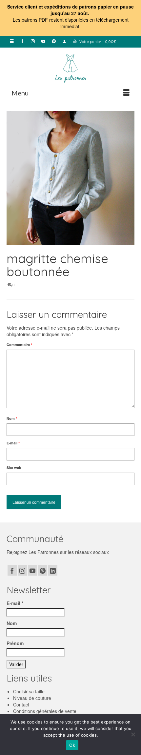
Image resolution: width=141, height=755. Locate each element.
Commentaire (19, 344)
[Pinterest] (42, 570)
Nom (12, 418)
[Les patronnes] (70, 67)
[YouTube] (32, 570)
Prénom (15, 643)
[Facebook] (12, 570)
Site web (14, 467)
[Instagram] (22, 570)
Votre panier (97, 41)
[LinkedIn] (52, 570)
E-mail (13, 442)
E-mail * (15, 603)
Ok (72, 745)
